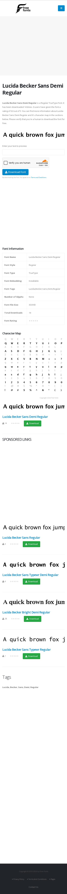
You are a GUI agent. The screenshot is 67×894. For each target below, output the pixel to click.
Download (34, 423)
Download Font (16, 172)
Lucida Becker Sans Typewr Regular (26, 649)
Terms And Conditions (37, 879)
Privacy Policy (18, 879)
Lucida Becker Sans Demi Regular (25, 417)
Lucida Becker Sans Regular (21, 537)
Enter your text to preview (14, 146)
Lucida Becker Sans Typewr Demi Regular (30, 575)
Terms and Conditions (38, 177)
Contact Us (33, 887)
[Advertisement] (33, 213)
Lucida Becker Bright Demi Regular (26, 612)
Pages (53, 879)
